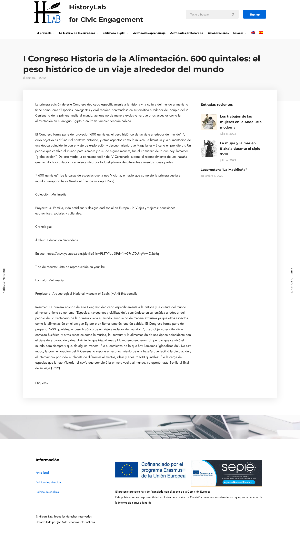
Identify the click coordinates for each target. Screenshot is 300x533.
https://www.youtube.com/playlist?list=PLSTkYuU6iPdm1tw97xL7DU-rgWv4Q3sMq (103, 253)
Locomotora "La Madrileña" (224, 170)
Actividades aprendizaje (149, 33)
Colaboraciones (218, 33)
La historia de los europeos (77, 33)
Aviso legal (42, 473)
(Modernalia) (130, 293)
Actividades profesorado (186, 33)
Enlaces (238, 33)
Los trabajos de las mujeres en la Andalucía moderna (241, 121)
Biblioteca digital (114, 33)
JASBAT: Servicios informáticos (76, 522)
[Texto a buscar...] (233, 14)
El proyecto (44, 33)
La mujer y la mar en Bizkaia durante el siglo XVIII (240, 148)
